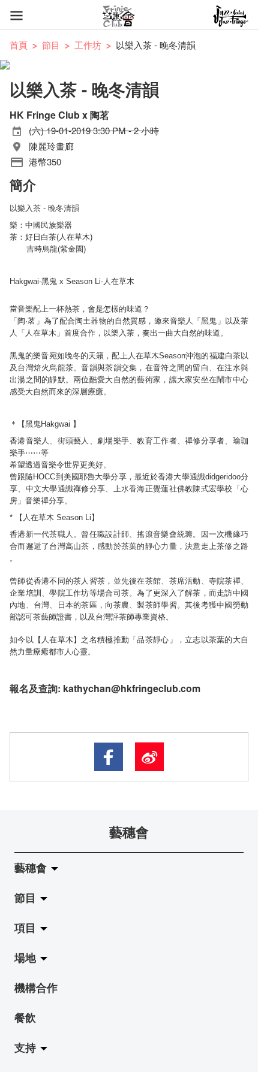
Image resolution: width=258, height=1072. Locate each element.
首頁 (19, 44)
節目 (51, 44)
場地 (26, 957)
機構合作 (36, 987)
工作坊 (87, 44)
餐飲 (25, 1017)
